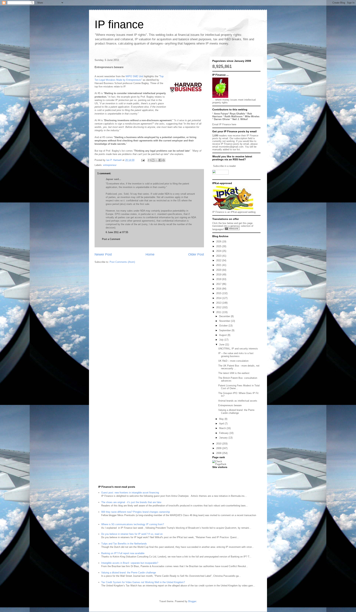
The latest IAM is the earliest (233, 373)
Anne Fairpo (221, 113)
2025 (219, 246)
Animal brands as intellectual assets (237, 400)
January (223, 437)
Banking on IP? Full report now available (122, 553)
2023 (219, 255)
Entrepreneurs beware (230, 405)
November (225, 321)
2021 (219, 265)
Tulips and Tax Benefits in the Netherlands (124, 543)
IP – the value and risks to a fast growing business (235, 355)
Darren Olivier (222, 119)
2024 (219, 251)
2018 (219, 279)
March (223, 428)
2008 (219, 453)
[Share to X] (156, 160)
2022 (219, 260)
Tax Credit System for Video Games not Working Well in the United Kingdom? (143, 582)
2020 (219, 270)
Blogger (192, 601)
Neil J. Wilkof (240, 119)
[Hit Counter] (218, 471)
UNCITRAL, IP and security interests (238, 348)
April (222, 423)
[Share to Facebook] (160, 160)
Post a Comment (111, 239)
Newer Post (103, 254)
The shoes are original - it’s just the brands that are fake (131, 502)
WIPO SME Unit (134, 76)
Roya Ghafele (237, 113)
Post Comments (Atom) (122, 262)
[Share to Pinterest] (163, 160)
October (223, 325)
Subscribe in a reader (224, 166)
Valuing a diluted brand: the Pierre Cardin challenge (236, 411)
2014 (219, 298)
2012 (219, 307)
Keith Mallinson (234, 116)
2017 (219, 284)
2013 (219, 302)
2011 (219, 312)
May (222, 419)
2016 (219, 288)
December (225, 316)
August (223, 335)
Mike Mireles (252, 116)
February (224, 433)
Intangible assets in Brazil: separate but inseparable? (129, 563)
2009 (219, 448)
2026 (219, 241)
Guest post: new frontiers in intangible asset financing (130, 492)
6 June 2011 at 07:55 (117, 232)
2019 (219, 274)
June (222, 344)
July (221, 339)
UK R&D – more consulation (233, 360)
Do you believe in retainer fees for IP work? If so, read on (132, 534)
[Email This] (149, 160)
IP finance (119, 24)
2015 (219, 293)
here (234, 124)
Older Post (196, 254)
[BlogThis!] (153, 160)
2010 (219, 443)
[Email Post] (142, 160)
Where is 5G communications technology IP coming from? (132, 524)
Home (150, 254)
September (225, 330)
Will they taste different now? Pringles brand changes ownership (135, 511)
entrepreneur (109, 165)
